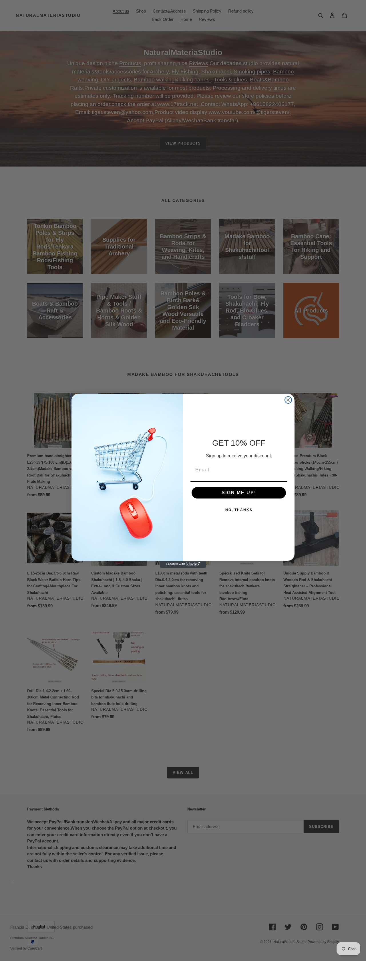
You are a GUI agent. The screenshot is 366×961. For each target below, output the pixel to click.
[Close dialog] (288, 400)
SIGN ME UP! (239, 492)
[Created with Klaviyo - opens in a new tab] (183, 564)
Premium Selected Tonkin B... (32, 938)
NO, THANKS (238, 510)
